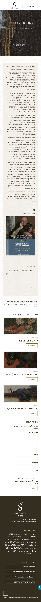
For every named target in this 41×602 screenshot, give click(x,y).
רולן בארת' (10, 551)
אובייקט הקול (22, 534)
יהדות (24, 542)
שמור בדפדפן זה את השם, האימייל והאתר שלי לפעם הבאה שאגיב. (26, 481)
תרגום (20, 554)
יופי (21, 542)
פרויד (33, 550)
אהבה (33, 534)
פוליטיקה (28, 548)
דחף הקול (9, 537)
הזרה (30, 539)
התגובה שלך (33, 432)
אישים (8, 534)
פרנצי (27, 551)
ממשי (13, 545)
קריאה (16, 550)
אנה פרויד (33, 537)
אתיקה (26, 536)
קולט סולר (23, 551)
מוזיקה (23, 545)
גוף (14, 537)
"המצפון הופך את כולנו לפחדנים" (21, 374)
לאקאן (30, 544)
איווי (11, 534)
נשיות (7, 545)
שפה (24, 553)
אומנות (15, 534)
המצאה (27, 539)
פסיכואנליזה (13, 547)
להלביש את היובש (28, 340)
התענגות (16, 539)
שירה (29, 554)
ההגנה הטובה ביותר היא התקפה (24, 582)
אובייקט (29, 534)
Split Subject (25, 28)
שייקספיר (33, 554)
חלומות (31, 542)
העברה (23, 539)
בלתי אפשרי (19, 537)
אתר (36, 471)
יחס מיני (18, 542)
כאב (8, 542)
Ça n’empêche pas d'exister (22, 408)
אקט (29, 536)
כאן (27, 89)
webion (19, 598)
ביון (23, 536)
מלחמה (18, 545)
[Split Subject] (14, 3)
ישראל (13, 542)
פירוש (22, 548)
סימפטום (34, 548)
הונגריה (34, 539)
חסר (28, 542)
